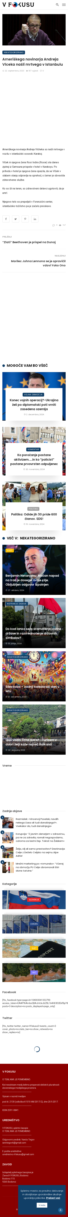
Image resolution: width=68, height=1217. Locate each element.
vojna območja (33, 394)
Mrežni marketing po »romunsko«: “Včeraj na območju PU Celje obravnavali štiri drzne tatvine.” (39, 867)
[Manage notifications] (60, 1210)
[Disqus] (34, 318)
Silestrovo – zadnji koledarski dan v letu (32, 689)
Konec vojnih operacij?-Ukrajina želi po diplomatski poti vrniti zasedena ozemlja (34, 404)
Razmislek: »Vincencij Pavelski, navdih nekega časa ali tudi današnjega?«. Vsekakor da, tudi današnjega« (37, 822)
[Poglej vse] (34, 899)
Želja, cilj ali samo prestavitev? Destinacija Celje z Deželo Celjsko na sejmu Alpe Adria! (40, 852)
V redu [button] (42, 1205)
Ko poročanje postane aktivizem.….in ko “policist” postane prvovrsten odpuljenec (34, 459)
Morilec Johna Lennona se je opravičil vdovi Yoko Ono (38, 263)
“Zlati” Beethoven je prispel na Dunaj (29, 242)
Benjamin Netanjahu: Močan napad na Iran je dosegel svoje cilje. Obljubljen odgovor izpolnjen (32, 580)
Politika (33, 508)
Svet (9, 550)
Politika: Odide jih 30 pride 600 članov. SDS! (34, 516)
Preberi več (53, 1198)
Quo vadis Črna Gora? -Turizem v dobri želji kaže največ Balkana (31, 742)
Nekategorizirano (13, 52)
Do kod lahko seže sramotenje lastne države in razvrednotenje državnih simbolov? (33, 633)
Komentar (33, 449)
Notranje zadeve (16, 603)
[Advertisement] (34, 110)
